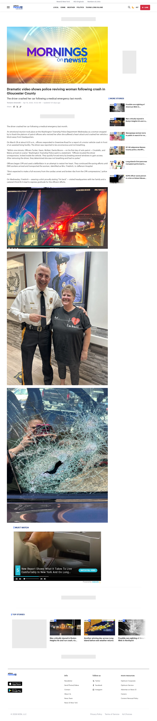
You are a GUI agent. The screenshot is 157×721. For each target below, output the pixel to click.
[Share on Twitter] (17, 107)
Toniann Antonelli (14, 103)
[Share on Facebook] (14, 107)
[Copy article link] (20, 107)
